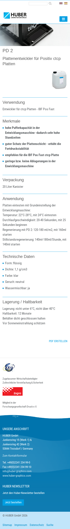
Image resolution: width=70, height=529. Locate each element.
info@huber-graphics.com (17, 471)
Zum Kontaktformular (15, 455)
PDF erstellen (58, 341)
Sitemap (7, 525)
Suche (49, 525)
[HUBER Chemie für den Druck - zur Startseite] (21, 14)
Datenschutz (37, 525)
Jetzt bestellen (13, 502)
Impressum (20, 525)
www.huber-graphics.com (17, 475)
